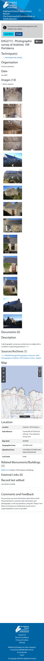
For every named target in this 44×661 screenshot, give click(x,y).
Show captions (8, 84)
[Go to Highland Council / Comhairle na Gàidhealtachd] (10, 4)
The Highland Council (28, 659)
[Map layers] (3, 369)
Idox (26, 647)
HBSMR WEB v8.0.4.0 (26, 650)
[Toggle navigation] (40, 10)
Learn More (8, 34)
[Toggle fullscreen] (40, 368)
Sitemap (22, 643)
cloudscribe (23, 652)
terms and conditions (29, 412)
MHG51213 (5, 470)
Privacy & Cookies (22, 640)
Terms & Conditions (22, 637)
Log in (22, 655)
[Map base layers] (3, 373)
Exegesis (19, 647)
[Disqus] (22, 540)
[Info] (3, 377)
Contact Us (22, 635)
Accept (18, 34)
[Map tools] (3, 381)
